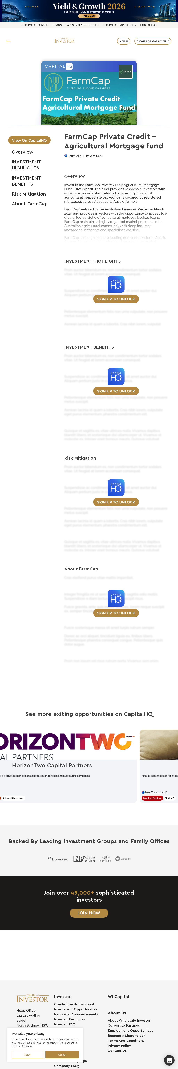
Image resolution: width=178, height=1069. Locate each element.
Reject (27, 1054)
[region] (45, 1045)
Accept (62, 1054)
